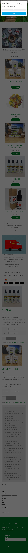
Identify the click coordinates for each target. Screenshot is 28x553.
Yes (14, 13)
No (14, 10)
